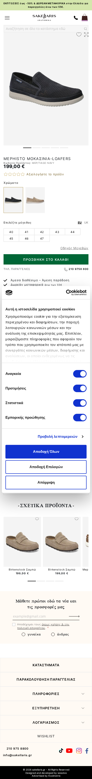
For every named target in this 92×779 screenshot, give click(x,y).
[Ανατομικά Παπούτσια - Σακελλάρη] (44, 17)
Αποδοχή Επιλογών (46, 467)
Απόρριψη (46, 482)
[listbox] (46, 234)
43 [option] (57, 232)
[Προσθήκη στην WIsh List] (37, 519)
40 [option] (11, 232)
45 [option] (11, 238)
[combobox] (46, 28)
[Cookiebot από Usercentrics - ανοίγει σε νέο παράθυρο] (66, 292)
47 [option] (42, 238)
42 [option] (42, 232)
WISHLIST (46, 736)
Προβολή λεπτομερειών (58, 436)
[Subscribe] (82, 618)
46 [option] (27, 238)
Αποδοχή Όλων (46, 452)
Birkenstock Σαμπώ (22, 569)
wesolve (62, 772)
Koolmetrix (54, 775)
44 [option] (73, 232)
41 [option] (26, 232)
